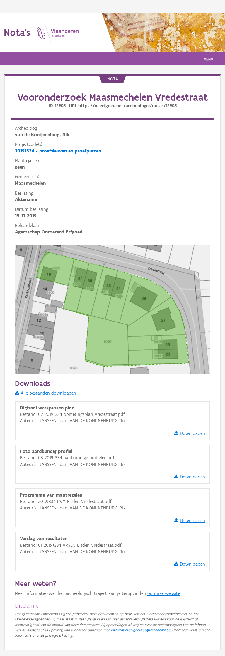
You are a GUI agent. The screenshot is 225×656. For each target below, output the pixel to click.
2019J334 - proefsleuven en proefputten (58, 151)
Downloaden (192, 433)
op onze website (163, 593)
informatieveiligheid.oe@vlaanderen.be (140, 630)
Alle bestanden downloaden (48, 393)
